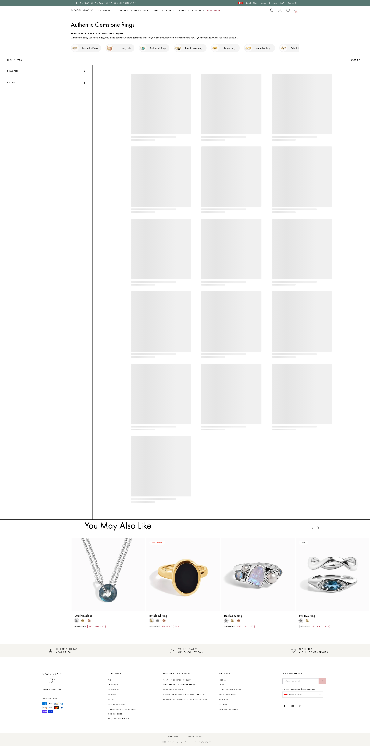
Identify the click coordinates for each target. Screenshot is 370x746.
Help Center (113, 685)
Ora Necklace (83, 615)
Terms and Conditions (118, 719)
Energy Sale (105, 10)
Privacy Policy (173, 736)
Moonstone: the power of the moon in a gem (185, 699)
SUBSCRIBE (322, 681)
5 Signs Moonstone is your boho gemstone (184, 695)
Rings (154, 10)
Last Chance (214, 10)
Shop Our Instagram (228, 709)
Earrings (183, 10)
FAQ (282, 3)
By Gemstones (139, 10)
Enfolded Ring (158, 615)
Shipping (112, 695)
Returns (111, 699)
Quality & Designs (116, 704)
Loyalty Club (251, 3)
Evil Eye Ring (307, 615)
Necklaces (168, 10)
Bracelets (198, 10)
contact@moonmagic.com (304, 689)
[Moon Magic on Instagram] (293, 706)
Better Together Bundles (230, 690)
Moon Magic (197, 736)
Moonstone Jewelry (228, 695)
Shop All (222, 680)
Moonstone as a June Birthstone (179, 685)
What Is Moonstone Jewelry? (177, 680)
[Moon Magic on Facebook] (285, 706)
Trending (122, 10)
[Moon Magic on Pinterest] (300, 706)
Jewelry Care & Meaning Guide (122, 709)
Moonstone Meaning (173, 690)
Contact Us (292, 3)
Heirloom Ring (233, 615)
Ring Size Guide (115, 714)
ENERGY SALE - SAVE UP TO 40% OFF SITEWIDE (108, 3)
